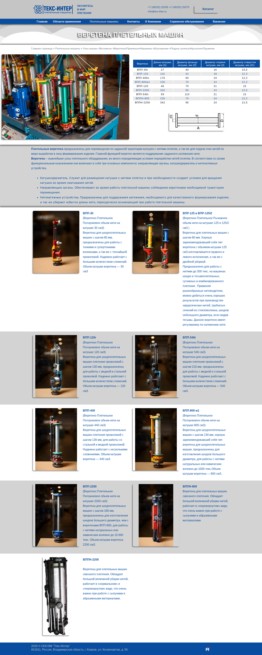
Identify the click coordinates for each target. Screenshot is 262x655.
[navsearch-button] (225, 9)
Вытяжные (106, 48)
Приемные (133, 48)
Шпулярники (161, 48)
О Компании (153, 21)
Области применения (67, 21)
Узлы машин (90, 48)
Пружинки (209, 48)
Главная (42, 21)
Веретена (119, 48)
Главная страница (41, 48)
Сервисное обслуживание (187, 21)
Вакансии (219, 21)
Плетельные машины (104, 21)
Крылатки (196, 48)
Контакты (133, 21)
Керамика (146, 48)
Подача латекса (180, 48)
